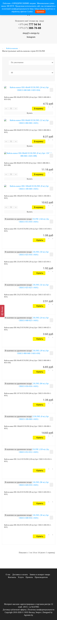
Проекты (29, 577)
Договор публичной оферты (14, 610)
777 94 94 (29, 24)
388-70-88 (29, 28)
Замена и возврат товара (40, 575)
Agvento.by (28, 615)
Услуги (21, 577)
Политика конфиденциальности (41, 610)
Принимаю (40, 12)
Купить (30, 113)
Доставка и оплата (20, 575)
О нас (8, 575)
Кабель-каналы (12, 48)
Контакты (12, 577)
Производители (41, 577)
